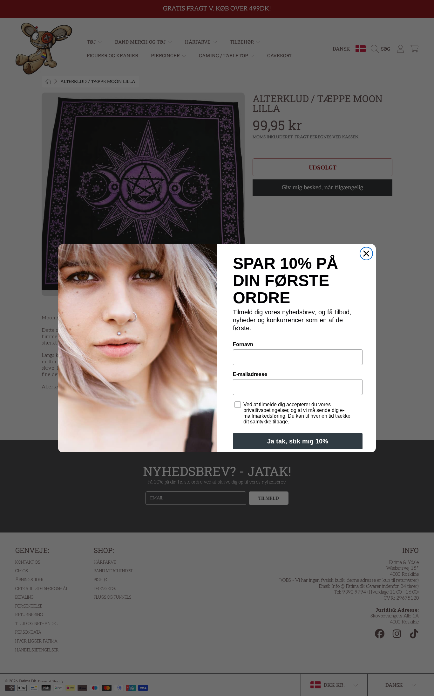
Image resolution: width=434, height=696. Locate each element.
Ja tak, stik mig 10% (297, 441)
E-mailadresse (250, 374)
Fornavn (243, 344)
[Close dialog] (366, 253)
